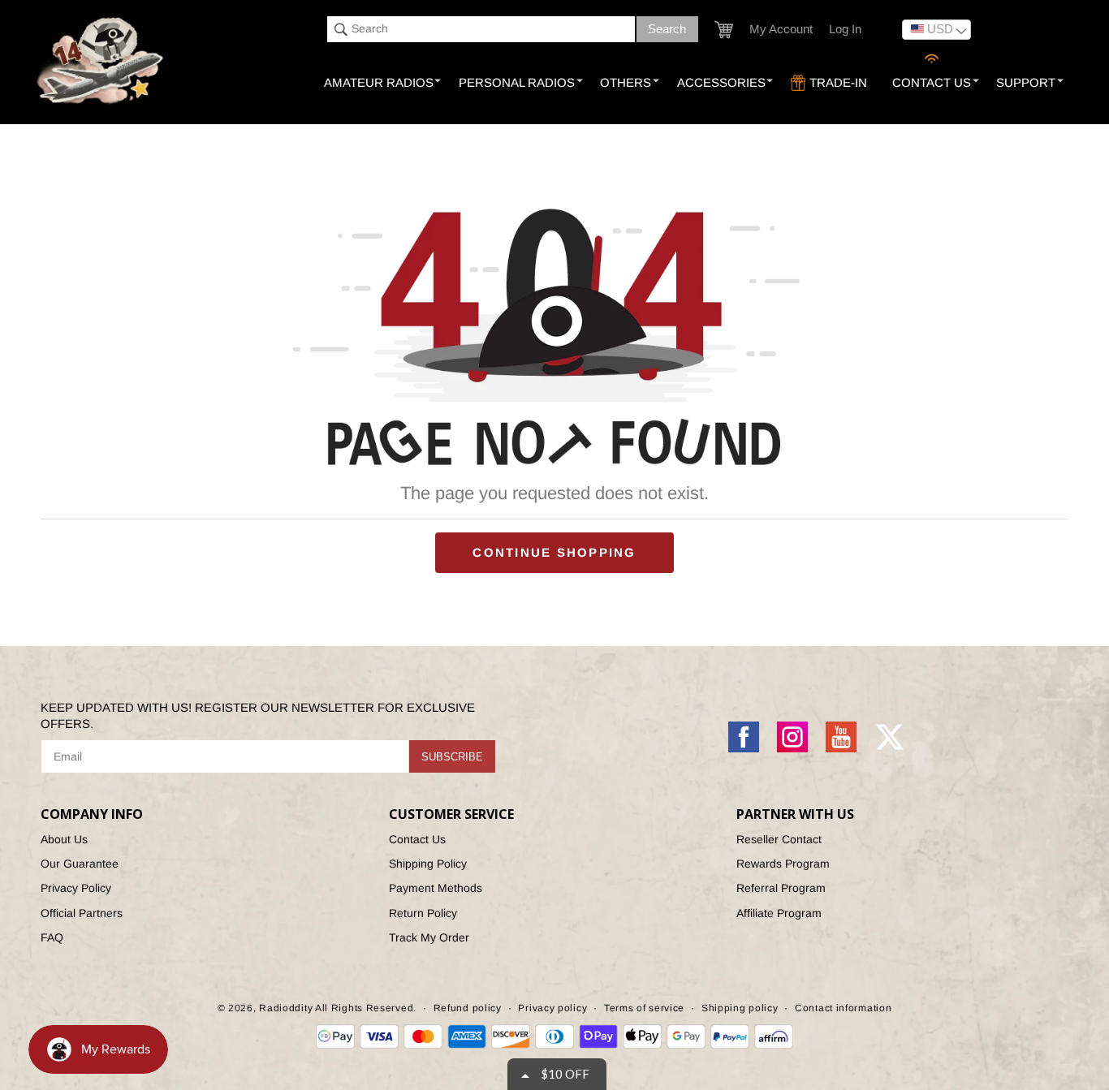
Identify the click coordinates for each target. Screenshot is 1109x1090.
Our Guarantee (80, 863)
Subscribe (452, 757)
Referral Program (781, 887)
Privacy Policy (76, 887)
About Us (64, 839)
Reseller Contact (779, 839)
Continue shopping (554, 552)
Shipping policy (740, 1008)
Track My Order (429, 937)
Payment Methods (435, 887)
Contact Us (417, 839)
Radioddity (286, 1008)
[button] (723, 29)
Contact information (843, 1008)
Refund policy (468, 1008)
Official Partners (82, 913)
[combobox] (481, 29)
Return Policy (423, 913)
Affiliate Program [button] (779, 913)
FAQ (52, 937)
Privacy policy (552, 1008)
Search (667, 29)
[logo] (102, 61)
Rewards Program (783, 863)
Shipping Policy (428, 863)
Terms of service (644, 1008)
